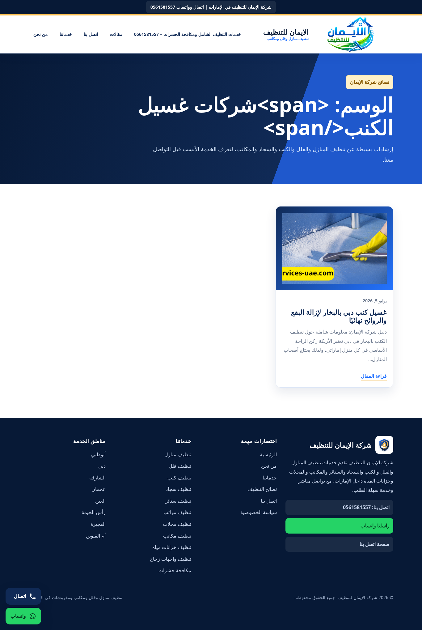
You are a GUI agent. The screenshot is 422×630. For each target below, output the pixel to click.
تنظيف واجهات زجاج (170, 559)
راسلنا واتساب (375, 525)
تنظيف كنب (179, 477)
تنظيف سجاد (178, 489)
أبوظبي (98, 454)
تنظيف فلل (180, 465)
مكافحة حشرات (174, 570)
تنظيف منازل (177, 454)
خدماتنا (66, 34)
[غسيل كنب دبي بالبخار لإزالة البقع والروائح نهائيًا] (334, 248)
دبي (102, 465)
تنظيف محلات (177, 524)
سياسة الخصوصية (258, 512)
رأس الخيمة (94, 512)
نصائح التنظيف (262, 489)
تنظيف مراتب (177, 512)
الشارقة (97, 477)
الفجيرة (98, 524)
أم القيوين (96, 535)
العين (100, 500)
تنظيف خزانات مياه (171, 547)
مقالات (116, 34)
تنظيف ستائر (178, 500)
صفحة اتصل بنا (375, 544)
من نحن (40, 34)
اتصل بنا (91, 34)
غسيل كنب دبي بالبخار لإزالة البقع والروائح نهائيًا (339, 316)
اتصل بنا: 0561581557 (366, 507)
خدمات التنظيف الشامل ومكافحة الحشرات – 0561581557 (187, 34)
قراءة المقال (374, 375)
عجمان (98, 489)
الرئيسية (268, 454)
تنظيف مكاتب (177, 535)
